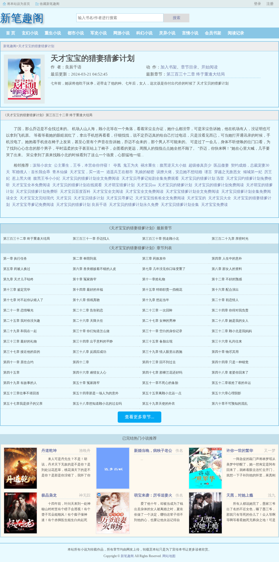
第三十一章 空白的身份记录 (162, 331)
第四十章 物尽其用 (225, 352)
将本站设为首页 (18, 4)
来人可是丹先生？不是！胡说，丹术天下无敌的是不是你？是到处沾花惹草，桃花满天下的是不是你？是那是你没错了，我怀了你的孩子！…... (65, 470)
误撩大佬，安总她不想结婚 (179, 172)
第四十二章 (81, 362)
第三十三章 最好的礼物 (20, 341)
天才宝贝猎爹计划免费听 (38, 192)
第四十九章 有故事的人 (20, 383)
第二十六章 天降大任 (88, 321)
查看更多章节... (139, 416)
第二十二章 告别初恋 (88, 310)
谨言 (208, 172)
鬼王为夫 (130, 165)
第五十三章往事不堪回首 (21, 393)
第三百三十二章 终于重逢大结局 (195, 74)
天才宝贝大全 (220, 198)
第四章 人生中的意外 (227, 258)
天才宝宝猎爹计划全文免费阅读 (193, 192)
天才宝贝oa (147, 185)
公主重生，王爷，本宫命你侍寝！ (82, 165)
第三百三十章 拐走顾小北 (160, 239)
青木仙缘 (60, 172)
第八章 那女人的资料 (227, 269)
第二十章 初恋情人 (225, 300)
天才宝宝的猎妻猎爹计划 (36, 46)
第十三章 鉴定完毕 (16, 289)
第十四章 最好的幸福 (88, 289)
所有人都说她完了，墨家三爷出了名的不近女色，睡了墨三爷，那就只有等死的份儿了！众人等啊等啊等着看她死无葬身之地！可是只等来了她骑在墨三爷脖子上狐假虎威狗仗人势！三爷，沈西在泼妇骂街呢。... (250, 520)
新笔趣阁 (9, 46)
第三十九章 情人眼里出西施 (162, 352)
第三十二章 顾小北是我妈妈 (232, 331)
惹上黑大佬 (21, 178)
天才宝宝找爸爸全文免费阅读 (161, 198)
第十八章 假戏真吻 (86, 300)
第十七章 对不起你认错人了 (23, 300)
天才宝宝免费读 (215, 205)
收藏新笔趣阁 (49, 4)
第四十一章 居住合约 (18, 362)
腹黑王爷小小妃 (46, 178)
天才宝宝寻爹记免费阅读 (34, 205)
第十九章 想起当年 (155, 300)
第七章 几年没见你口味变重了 (164, 269)
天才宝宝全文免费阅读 (145, 192)
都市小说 (76, 33)
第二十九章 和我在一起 (20, 331)
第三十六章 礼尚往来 (227, 341)
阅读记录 (236, 33)
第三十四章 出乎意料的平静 (93, 341)
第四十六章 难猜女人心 (89, 372)
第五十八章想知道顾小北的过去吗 (97, 403)
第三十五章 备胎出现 (157, 341)
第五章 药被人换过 (16, 269)
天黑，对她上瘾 (239, 495)
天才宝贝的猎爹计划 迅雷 (203, 178)
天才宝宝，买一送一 (87, 172)
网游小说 (121, 33)
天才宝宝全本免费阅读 (32, 185)
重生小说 (53, 33)
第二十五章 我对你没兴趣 (21, 321)
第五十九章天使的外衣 (158, 403)
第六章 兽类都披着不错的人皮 (94, 269)
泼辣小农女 (42, 165)
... (142, 459)
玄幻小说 (30, 33)
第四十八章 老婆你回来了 (230, 372)
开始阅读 (209, 67)
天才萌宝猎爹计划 (120, 185)
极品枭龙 (49, 495)
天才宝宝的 (197, 198)
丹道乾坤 (49, 451)
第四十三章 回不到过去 (159, 362)
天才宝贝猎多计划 (90, 198)
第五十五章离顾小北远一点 (161, 393)
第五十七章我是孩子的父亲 (23, 403)
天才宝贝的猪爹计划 (176, 185)
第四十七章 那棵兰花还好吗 (162, 372)
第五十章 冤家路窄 (86, 383)
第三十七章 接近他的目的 (21, 352)
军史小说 (98, 33)
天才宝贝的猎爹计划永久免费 (135, 205)
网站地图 (168, 556)
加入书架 (168, 67)
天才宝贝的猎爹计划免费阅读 (220, 185)
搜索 (176, 18)
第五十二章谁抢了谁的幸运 (231, 383)
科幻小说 (144, 33)
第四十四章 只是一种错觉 (230, 362)
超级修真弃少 (200, 165)
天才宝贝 (65, 198)
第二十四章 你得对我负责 (230, 310)
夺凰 (117, 165)
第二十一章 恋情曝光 (18, 310)
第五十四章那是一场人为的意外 (96, 393)
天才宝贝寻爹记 (120, 198)
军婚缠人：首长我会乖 (31, 172)
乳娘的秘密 (144, 172)
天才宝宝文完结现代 (38, 198)
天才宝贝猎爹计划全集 (181, 205)
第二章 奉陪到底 (84, 258)
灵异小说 (167, 33)
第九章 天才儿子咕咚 (18, 279)
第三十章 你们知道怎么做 (91, 331)
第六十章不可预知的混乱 (230, 403)
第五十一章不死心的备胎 (160, 383)
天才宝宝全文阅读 (109, 192)
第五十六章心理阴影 (226, 393)
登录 (257, 4)
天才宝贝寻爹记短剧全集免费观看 (151, 178)
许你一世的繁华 (239, 451)
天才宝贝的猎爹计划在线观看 (78, 185)
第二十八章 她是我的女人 (230, 321)
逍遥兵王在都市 (119, 172)
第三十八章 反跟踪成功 (89, 352)
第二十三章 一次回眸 (157, 310)
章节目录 (189, 67)
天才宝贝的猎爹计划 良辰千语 (82, 205)
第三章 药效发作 (154, 258)
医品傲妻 (221, 165)
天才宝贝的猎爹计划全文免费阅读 (92, 178)
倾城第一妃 (252, 172)
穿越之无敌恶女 (227, 172)
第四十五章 (11, 372)
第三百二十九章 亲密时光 (230, 239)
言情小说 (190, 33)
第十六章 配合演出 (225, 289)
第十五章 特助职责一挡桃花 (162, 289)
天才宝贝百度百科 (76, 192)
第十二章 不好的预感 (227, 279)
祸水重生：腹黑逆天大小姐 (163, 165)
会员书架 (213, 33)
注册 (270, 4)
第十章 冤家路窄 (84, 279)
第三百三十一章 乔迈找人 (91, 239)
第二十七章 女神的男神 (159, 321)
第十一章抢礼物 (153, 279)
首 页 (10, 33)
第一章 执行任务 (15, 258)
